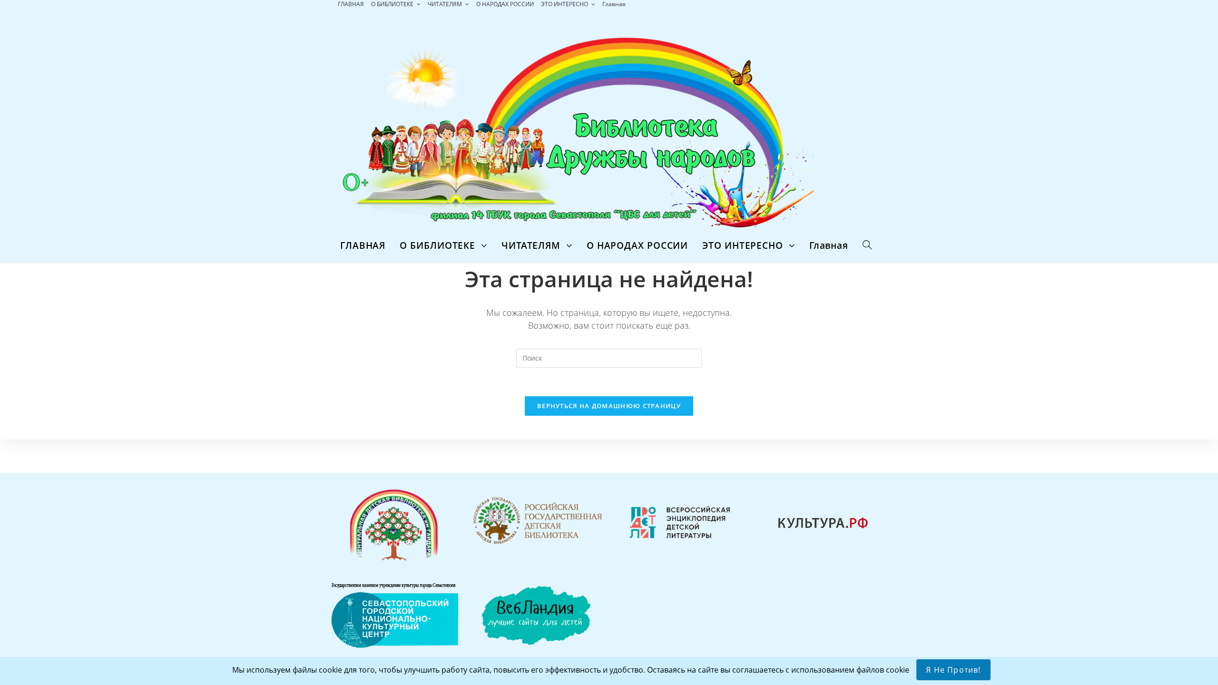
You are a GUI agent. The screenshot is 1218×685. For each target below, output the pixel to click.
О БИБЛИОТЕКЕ (393, 4)
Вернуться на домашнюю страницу (609, 405)
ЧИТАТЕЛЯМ (445, 4)
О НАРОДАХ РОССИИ (505, 4)
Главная (614, 4)
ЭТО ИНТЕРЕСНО (565, 4)
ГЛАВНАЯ (351, 4)
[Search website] (867, 245)
